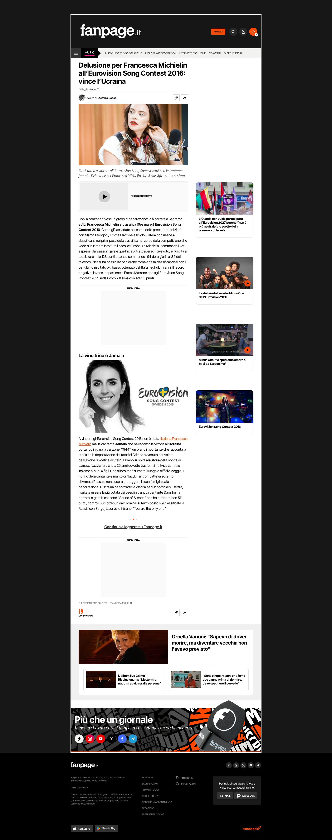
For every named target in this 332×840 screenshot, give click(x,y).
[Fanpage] (84, 765)
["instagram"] (89, 738)
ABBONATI (218, 32)
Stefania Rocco (107, 97)
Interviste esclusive (192, 53)
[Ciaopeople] (252, 829)
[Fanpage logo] (106, 31)
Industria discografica (160, 53)
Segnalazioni (150, 783)
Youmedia (148, 777)
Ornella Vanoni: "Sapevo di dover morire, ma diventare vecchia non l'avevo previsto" (209, 643)
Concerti (215, 53)
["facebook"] (122, 738)
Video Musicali (233, 53)
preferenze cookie (153, 814)
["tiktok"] (79, 738)
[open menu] (76, 53)
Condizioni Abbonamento (157, 802)
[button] (184, 97)
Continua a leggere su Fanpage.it (133, 527)
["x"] (111, 738)
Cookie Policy (150, 795)
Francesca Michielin (121, 603)
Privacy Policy (150, 789)
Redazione (148, 808)
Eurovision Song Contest (93, 603)
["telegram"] (133, 738)
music (90, 53)
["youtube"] (100, 738)
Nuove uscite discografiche (123, 53)
